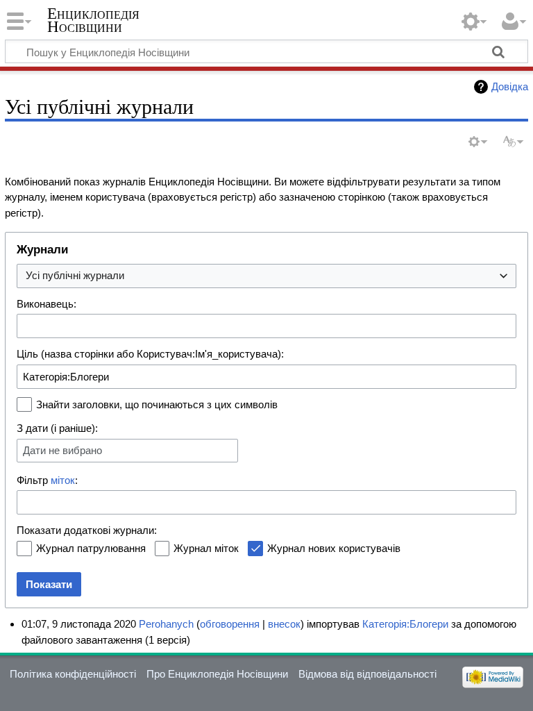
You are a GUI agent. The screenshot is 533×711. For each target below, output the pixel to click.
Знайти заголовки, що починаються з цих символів (157, 404)
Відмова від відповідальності (367, 674)
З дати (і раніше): (57, 428)
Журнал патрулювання (91, 548)
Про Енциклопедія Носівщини (217, 674)
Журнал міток (206, 548)
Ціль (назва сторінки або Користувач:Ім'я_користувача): (150, 354)
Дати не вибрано (62, 450)
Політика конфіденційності (73, 674)
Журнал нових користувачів (333, 548)
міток (63, 480)
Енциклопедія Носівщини (93, 20)
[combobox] (266, 276)
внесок (284, 624)
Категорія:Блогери (405, 624)
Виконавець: (46, 304)
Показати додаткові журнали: (87, 530)
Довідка (509, 86)
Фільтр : (47, 480)
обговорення (230, 624)
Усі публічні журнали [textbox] (75, 275)
